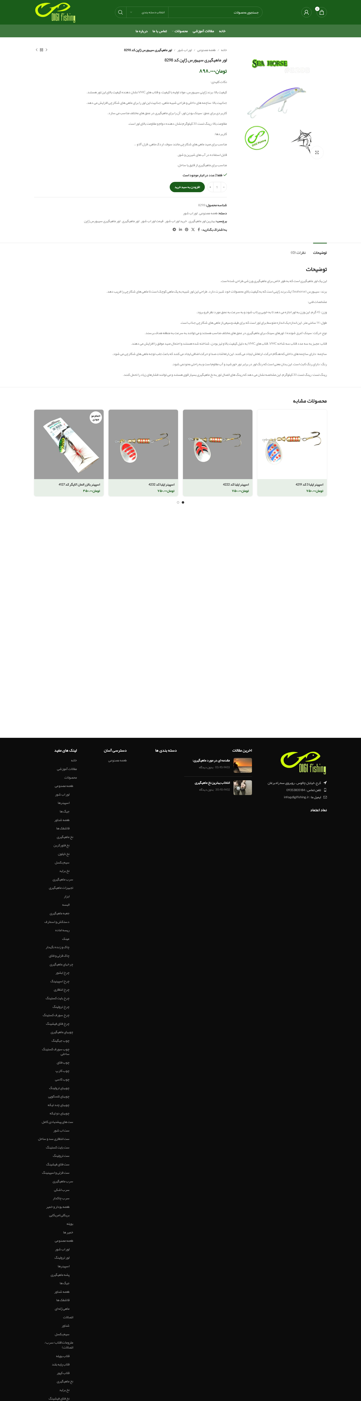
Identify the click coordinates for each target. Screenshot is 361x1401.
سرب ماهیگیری (63, 879)
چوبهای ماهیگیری (62, 1032)
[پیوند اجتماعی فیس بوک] (198, 229)
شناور (65, 1325)
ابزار (66, 896)
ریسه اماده (62, 930)
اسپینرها (63, 802)
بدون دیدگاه (206, 767)
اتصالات (68, 1317)
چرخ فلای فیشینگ (57, 1023)
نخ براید (64, 870)
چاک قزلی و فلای (59, 955)
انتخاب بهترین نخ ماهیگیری (212, 782)
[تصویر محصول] (292, 444)
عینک (65, 938)
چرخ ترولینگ (61, 1006)
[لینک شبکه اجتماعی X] (193, 229)
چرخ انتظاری (61, 989)
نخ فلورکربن (61, 845)
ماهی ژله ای (62, 1308)
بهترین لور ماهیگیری (202, 220)
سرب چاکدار (61, 1198)
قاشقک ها (62, 828)
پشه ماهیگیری (60, 1274)
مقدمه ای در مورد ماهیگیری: (211, 760)
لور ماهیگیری (130, 220)
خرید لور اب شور (176, 220)
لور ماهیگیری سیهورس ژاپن (102, 220)
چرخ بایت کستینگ (57, 998)
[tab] (320, 250)
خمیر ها (68, 1232)
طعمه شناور (61, 820)
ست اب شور (61, 1130)
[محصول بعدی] (36, 49)
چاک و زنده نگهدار (57, 947)
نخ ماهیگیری (65, 837)
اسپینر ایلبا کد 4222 (236, 484)
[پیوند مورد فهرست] (293, 790)
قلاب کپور (63, 1373)
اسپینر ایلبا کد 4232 (161, 484)
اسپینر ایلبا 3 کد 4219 (309, 484)
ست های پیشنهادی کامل (57, 1121)
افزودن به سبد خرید (187, 187)
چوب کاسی (62, 1079)
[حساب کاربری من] (306, 12)
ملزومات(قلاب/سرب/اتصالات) (58, 1345)
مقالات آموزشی (67, 769)
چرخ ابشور (62, 972)
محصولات (70, 777)
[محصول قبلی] (46, 49)
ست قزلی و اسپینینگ (55, 1172)
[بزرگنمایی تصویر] (317, 152)
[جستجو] (120, 12)
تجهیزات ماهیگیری (61, 887)
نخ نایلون (63, 853)
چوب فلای (63, 1062)
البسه (65, 904)
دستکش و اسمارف (56, 921)
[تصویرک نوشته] (243, 765)
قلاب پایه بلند (60, 1364)
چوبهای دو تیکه (59, 1113)
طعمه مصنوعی (206, 50)
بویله (70, 1223)
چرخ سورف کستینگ (56, 1015)
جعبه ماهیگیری (59, 913)
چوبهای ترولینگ (59, 1088)
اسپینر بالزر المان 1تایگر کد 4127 (79, 484)
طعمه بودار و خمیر (57, 1206)
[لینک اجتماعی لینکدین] (180, 229)
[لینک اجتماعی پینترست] (186, 229)
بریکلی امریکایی (59, 1215)
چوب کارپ (62, 1070)
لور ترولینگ (62, 1257)
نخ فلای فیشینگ (59, 1398)
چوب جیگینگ (60, 1040)
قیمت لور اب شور (152, 220)
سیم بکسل (62, 862)
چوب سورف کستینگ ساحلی (55, 1051)
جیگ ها (64, 811)
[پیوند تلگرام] (174, 229)
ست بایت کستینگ (57, 1147)
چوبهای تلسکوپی (58, 1096)
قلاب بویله (62, 1356)
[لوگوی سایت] (55, 13)
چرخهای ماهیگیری (61, 964)
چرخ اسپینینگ (59, 981)
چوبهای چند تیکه (58, 1105)
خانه (224, 50)
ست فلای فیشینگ (57, 1164)
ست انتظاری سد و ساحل (53, 1138)
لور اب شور (184, 50)
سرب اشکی (61, 1189)
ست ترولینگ (61, 1155)
